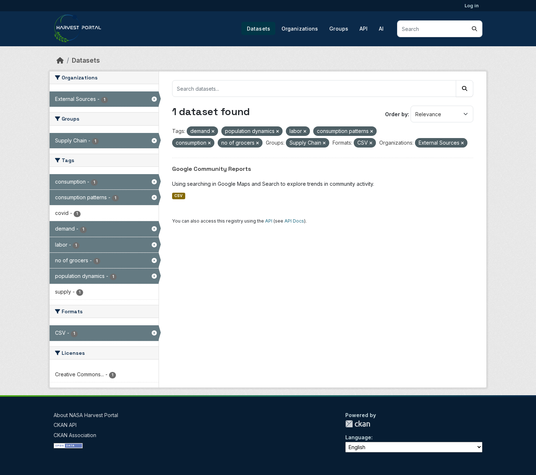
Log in (472, 5)
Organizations (299, 28)
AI (381, 28)
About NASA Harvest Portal (86, 415)
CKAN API (65, 425)
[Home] (60, 60)
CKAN (357, 424)
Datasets (258, 28)
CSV (178, 195)
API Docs (294, 221)
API (364, 28)
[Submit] (474, 28)
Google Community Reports (211, 169)
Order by (396, 114)
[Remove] (212, 131)
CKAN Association (75, 435)
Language (358, 437)
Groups (338, 28)
